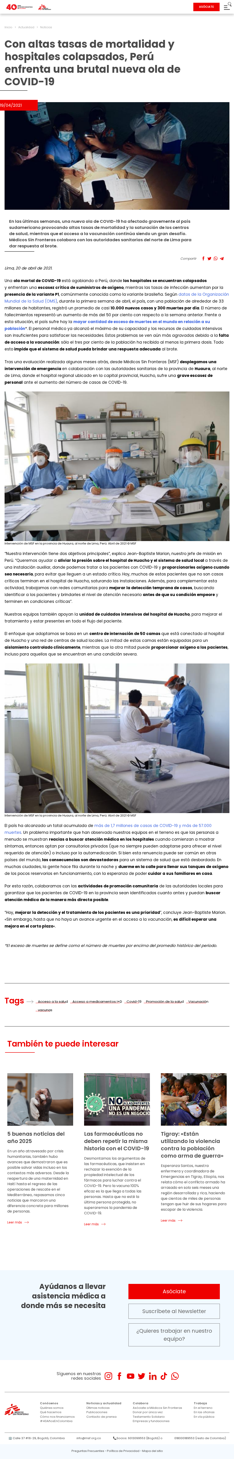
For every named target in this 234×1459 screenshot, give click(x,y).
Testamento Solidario (149, 1417)
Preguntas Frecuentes (88, 1451)
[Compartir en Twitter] (209, 258)
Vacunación (198, 1001)
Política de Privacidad (123, 1451)
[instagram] (108, 1376)
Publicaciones (96, 1412)
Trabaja (200, 1403)
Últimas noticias (98, 1408)
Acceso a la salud (53, 1001)
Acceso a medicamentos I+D (97, 1001)
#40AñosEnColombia (56, 1421)
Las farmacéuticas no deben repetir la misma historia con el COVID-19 (116, 1141)
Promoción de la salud (165, 1001)
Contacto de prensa (101, 1417)
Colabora (140, 1403)
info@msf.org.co (89, 1438)
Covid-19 (134, 1001)
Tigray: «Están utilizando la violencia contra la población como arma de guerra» (192, 1144)
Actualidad (26, 27)
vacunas (45, 1010)
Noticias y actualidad (103, 1403)
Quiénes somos (52, 1408)
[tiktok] (164, 1376)
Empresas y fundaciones (151, 1421)
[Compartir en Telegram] (222, 258)
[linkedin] (153, 1376)
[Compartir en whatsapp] (216, 258)
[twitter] (141, 1376)
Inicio (8, 27)
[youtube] (130, 1376)
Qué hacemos (50, 1412)
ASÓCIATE (206, 7)
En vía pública (204, 1417)
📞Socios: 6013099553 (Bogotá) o (137, 1438)
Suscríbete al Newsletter (174, 1311)
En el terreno (203, 1408)
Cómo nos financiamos (57, 1417)
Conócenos (49, 1403)
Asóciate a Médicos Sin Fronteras (157, 1408)
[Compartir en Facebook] (203, 258)
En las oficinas (204, 1412)
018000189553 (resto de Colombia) (200, 1438)
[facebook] (119, 1376)
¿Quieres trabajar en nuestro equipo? (174, 1334)
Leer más (14, 1222)
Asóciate (174, 1291)
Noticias (46, 27)
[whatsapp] (175, 1376)
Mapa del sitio (152, 1451)
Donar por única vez (148, 1412)
